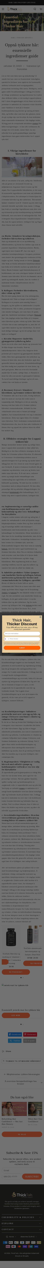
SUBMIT (22, 648)
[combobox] (6, 639)
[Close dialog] (40, 617)
